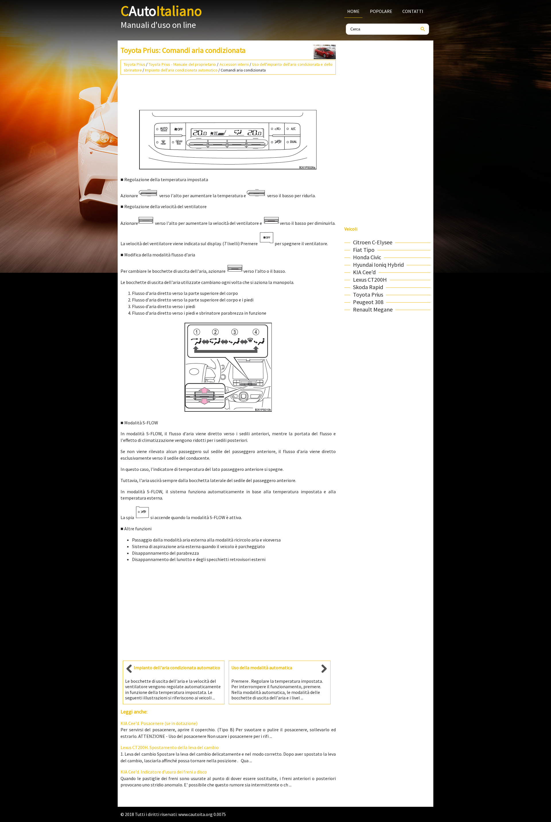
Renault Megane (373, 309)
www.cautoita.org (195, 814)
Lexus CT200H (370, 279)
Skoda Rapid (368, 287)
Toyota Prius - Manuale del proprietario (182, 64)
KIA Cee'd (364, 272)
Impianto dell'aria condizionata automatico (181, 70)
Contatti (412, 11)
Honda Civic (367, 257)
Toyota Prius (134, 64)
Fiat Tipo (364, 249)
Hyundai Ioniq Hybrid (378, 264)
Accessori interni (234, 64)
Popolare (381, 11)
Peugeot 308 (368, 301)
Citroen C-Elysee (372, 242)
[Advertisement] (228, 89)
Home (353, 11)
